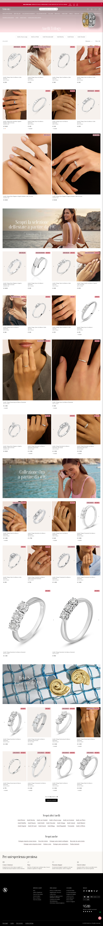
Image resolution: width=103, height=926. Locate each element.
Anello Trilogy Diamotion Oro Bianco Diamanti (14, 652)
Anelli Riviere (21, 820)
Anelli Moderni (81, 823)
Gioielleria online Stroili (8, 17)
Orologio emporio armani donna (27, 841)
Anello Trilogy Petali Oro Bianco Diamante (10, 534)
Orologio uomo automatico (60, 844)
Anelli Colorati (71, 823)
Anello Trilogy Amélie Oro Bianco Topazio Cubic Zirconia (87, 284)
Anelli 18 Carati (32, 826)
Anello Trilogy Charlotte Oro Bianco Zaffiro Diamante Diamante (36, 578)
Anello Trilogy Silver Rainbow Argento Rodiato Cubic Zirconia (12, 122)
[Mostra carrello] (99, 9)
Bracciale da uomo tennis (77, 841)
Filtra (96, 41)
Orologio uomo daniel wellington (59, 841)
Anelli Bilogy (51, 826)
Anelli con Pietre (80, 820)
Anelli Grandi (42, 826)
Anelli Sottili (41, 823)
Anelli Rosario (32, 823)
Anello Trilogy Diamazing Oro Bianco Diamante (14, 402)
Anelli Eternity (31, 820)
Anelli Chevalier (50, 823)
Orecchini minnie (43, 841)
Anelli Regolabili (61, 826)
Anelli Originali (22, 826)
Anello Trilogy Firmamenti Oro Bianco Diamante (86, 534)
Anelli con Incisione (68, 820)
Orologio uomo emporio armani (32, 844)
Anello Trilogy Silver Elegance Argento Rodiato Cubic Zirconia (18, 196)
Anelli (17, 17)
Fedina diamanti (74, 844)
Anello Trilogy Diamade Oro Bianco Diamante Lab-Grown (36, 447)
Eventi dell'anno (70, 898)
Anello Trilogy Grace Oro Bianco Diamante (35, 78)
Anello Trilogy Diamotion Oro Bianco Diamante (36, 534)
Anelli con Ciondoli (42, 820)
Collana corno (47, 844)
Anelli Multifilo (22, 823)
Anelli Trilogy (23, 17)
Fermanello (71, 826)
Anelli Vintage (61, 823)
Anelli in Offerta (80, 826)
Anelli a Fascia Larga (55, 820)
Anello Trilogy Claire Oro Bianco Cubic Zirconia (12, 78)
